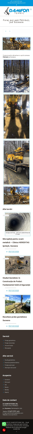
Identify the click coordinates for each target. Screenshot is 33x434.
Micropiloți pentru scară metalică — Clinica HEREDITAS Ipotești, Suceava (16, 242)
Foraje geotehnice (10, 340)
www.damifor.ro (12, 415)
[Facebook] (16, 5)
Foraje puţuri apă (9, 365)
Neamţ (7, 392)
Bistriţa (7, 390)
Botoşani (7, 382)
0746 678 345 (14, 411)
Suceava (7, 379)
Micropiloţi (8, 348)
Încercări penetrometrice (12, 362)
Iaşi (6, 384)
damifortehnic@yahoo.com (17, 3)
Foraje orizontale (10, 343)
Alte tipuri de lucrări (10, 367)
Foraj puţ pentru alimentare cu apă (13, 55)
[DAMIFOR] (16, 11)
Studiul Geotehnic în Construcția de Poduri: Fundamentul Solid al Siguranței (16, 281)
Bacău (6, 387)
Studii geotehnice (10, 360)
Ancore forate (9, 345)
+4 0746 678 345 (17, 1)
